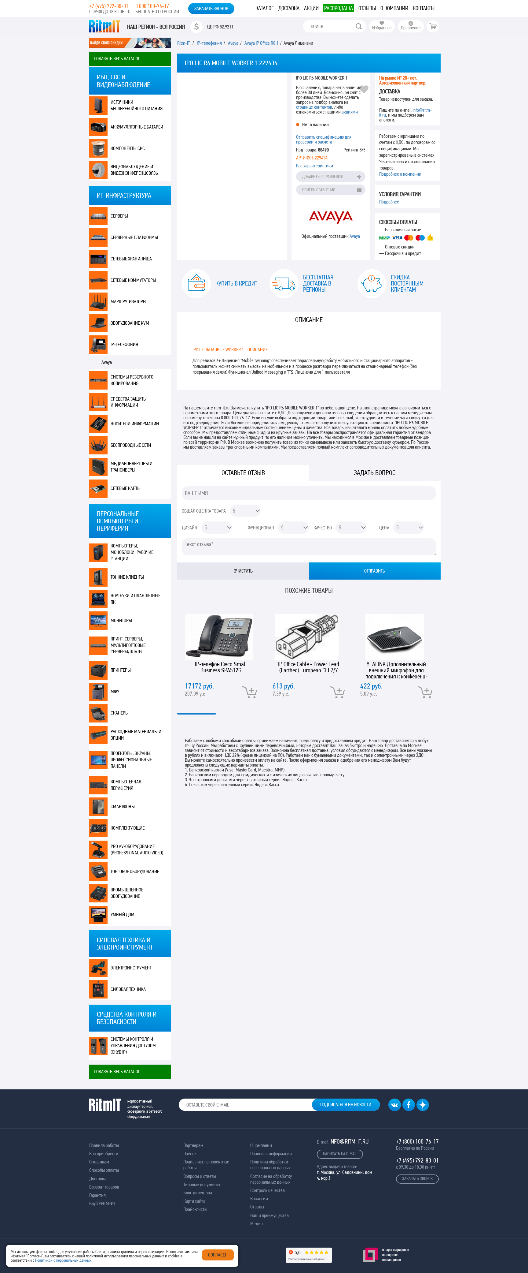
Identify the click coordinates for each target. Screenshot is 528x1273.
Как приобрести (103, 1153)
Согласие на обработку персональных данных (271, 1179)
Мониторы (121, 620)
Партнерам (193, 1145)
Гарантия (97, 1195)
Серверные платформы (134, 237)
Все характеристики (314, 166)
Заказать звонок (211, 8)
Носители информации (135, 424)
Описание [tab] (309, 319)
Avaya (106, 362)
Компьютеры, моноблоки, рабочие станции (132, 552)
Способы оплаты (104, 1170)
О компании (394, 8)
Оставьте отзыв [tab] (243, 472)
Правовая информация (271, 1153)
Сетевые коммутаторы (133, 280)
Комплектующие (128, 828)
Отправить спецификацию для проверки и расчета (323, 139)
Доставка (288, 8)
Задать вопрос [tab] (374, 472)
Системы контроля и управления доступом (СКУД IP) (133, 1045)
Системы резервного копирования (132, 380)
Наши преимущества (269, 1215)
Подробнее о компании (400, 174)
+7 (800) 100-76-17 (417, 1141)
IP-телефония (124, 344)
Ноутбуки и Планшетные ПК (135, 599)
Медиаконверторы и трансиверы (131, 467)
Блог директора (197, 1193)
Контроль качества (267, 1190)
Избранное (382, 28)
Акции (311, 8)
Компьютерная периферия (126, 785)
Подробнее (389, 202)
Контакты (424, 8)
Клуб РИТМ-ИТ (102, 1203)
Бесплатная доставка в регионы (318, 283)
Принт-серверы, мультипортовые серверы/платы (128, 645)
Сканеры (120, 713)
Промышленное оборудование (127, 893)
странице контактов (314, 107)
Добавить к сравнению (322, 176)
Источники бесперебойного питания (137, 105)
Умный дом (122, 914)
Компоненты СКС (128, 148)
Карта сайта (194, 1201)
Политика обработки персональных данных (270, 1164)
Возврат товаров (104, 1187)
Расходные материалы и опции (136, 735)
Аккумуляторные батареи (137, 127)
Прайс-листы (195, 1209)
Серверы (119, 216)
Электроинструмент (131, 968)
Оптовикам (99, 1162)
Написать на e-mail (340, 1153)
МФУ (115, 691)
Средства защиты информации (129, 402)
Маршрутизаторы (128, 301)
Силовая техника (128, 989)
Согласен (218, 1255)
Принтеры (121, 670)
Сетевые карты (126, 488)
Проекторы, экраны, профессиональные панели (131, 759)
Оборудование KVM (130, 323)
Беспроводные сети (131, 445)
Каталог (264, 8)
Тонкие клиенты (127, 577)
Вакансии (259, 1198)
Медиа (256, 1223)
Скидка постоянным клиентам (407, 283)
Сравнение (411, 28)
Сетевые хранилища (131, 259)
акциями (350, 112)
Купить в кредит (236, 283)
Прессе (189, 1153)
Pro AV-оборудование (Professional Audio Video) (137, 849)
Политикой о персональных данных (63, 1260)
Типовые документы (201, 1184)
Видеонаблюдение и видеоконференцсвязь (134, 170)
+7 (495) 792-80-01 (108, 6)
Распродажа (338, 8)
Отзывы (367, 8)
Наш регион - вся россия (156, 27)
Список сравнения (318, 189)
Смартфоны (123, 806)
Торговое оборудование (135, 871)
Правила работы (104, 1145)
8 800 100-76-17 (152, 6)
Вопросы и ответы (199, 1176)
